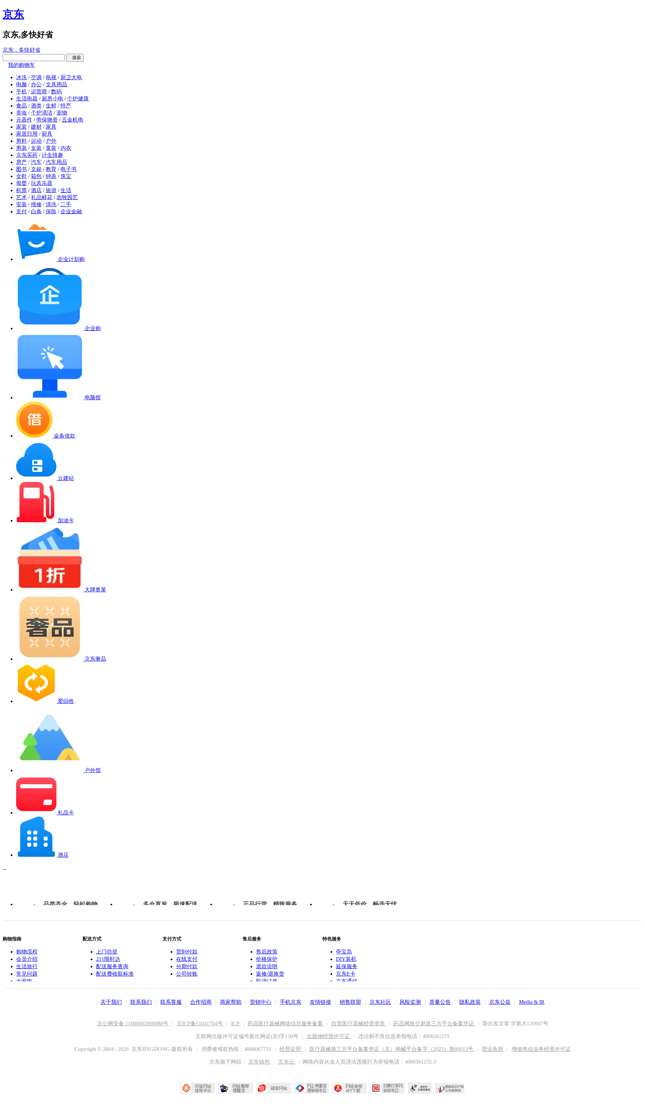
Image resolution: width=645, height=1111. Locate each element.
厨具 (47, 134)
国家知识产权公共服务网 (450, 1088)
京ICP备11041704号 (200, 1023)
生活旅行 (27, 966)
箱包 (36, 176)
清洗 (51, 204)
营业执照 (493, 1049)
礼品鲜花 (41, 197)
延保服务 (346, 966)
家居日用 (27, 134)
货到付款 (187, 951)
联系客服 (171, 1002)
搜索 (75, 57)
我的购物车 (21, 65)
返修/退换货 (270, 974)
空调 (36, 77)
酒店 (36, 190)
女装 (36, 148)
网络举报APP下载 (349, 1088)
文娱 (36, 169)
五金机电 (72, 120)
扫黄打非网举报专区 (387, 1088)
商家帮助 (231, 1002)
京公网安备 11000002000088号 (133, 1023)
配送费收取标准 (115, 974)
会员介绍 (27, 959)
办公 (36, 84)
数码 (56, 91)
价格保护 (266, 959)
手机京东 (290, 1002)
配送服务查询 (112, 966)
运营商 (39, 91)
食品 (21, 105)
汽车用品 (56, 162)
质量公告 (440, 1002)
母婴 (21, 183)
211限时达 (108, 959)
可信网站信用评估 (197, 1088)
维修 (36, 204)
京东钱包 (259, 1062)
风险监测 (410, 1002)
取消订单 (266, 981)
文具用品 (56, 84)
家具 (51, 127)
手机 (21, 91)
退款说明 (266, 966)
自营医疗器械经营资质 (358, 1023)
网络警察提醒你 (235, 1088)
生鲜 (51, 105)
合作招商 (201, 1002)
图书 (21, 169)
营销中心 (260, 1002)
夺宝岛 (344, 951)
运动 (36, 141)
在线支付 (187, 959)
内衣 (65, 148)
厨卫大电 (71, 77)
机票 (21, 190)
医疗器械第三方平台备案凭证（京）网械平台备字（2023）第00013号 (392, 1049)
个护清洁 (41, 113)
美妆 (21, 113)
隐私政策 (470, 1002)
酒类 (36, 105)
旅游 (51, 190)
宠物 (61, 113)
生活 (65, 190)
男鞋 (21, 141)
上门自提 (107, 951)
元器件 (24, 120)
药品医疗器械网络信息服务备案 (286, 1023)
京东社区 (380, 1002)
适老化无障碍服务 (420, 1088)
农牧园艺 (67, 197)
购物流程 (27, 951)
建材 (36, 127)
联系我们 (141, 1002)
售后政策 (266, 951)
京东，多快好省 (21, 50)
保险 (51, 211)
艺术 (21, 197)
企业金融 (71, 211)
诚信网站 (273, 1088)
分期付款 (187, 966)
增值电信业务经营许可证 (541, 1049)
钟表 (51, 176)
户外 (51, 141)
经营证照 (291, 1049)
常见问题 (27, 974)
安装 (21, 204)
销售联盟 (350, 1002)
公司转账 (187, 974)
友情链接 (320, 1002)
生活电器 (27, 98)
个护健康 (78, 98)
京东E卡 (345, 974)
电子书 (68, 169)
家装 (21, 127)
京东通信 (346, 981)
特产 (65, 105)
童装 (51, 148)
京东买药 (27, 155)
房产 (21, 162)
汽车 (36, 162)
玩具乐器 (41, 183)
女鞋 (21, 176)
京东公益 (500, 1002)
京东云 (287, 1062)
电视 (51, 77)
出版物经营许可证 (329, 1036)
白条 (36, 211)
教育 (51, 169)
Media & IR (532, 1002)
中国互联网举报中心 (311, 1088)
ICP (236, 1023)
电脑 (21, 84)
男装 (21, 148)
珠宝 (65, 176)
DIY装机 (346, 959)
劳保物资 (47, 120)
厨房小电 (52, 98)
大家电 (24, 981)
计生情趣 (52, 155)
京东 (13, 14)
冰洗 (21, 77)
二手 (65, 204)
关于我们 (111, 1002)
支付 (21, 211)
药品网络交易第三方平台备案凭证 (434, 1023)
